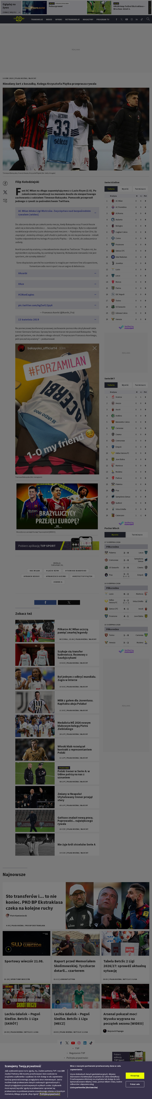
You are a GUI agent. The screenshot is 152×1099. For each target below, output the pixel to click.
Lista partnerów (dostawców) (84, 1087)
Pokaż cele (135, 1084)
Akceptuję (134, 1075)
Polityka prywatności (50, 1094)
